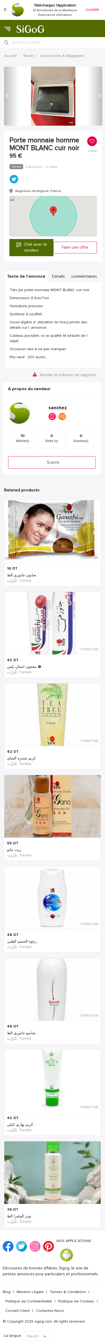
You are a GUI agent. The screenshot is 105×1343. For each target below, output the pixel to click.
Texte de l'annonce (26, 276)
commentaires (84, 276)
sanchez (57, 408)
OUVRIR (92, 10)
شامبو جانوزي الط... (22, 1033)
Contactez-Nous (50, 1310)
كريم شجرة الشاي (21, 758)
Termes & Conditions (68, 1292)
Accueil (10, 55)
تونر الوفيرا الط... (20, 1216)
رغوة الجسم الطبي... (23, 941)
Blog (6, 1292)
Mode (28, 55)
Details (58, 276)
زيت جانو (14, 850)
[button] (11, 96)
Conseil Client (17, 1310)
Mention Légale (30, 1292)
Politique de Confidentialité (28, 1301)
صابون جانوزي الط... (22, 575)
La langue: (13, 1335)
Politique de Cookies (76, 1301)
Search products (26, 42)
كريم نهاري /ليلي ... (22, 1124)
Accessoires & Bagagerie (62, 55)
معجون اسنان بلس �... (25, 666)
